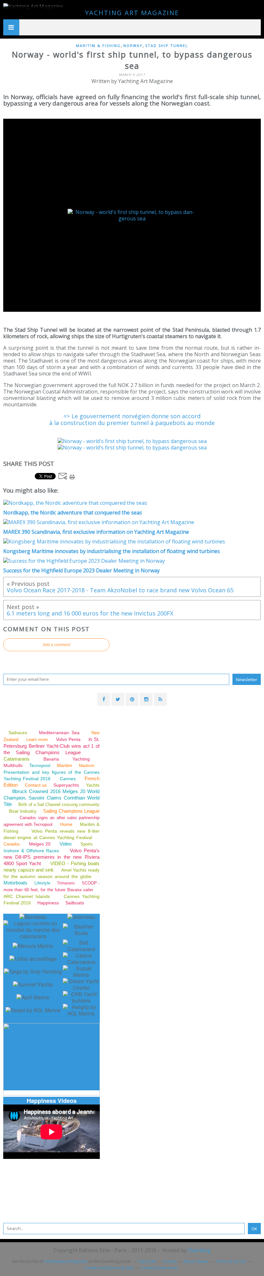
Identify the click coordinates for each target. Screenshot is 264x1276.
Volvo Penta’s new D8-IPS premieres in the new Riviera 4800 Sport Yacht (51, 857)
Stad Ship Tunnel (166, 45)
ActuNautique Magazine (65, 1261)
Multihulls (14, 765)
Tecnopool (39, 765)
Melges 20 (40, 843)
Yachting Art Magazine (132, 12)
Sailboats (74, 902)
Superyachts (66, 785)
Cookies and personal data (109, 1268)
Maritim (64, 765)
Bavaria (51, 759)
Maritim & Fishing (98, 45)
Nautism (86, 765)
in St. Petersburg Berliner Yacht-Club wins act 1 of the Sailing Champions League (51, 745)
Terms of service (231, 1261)
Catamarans (17, 759)
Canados (12, 844)
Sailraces (18, 732)
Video (65, 843)
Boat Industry (22, 811)
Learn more (37, 739)
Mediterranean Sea (59, 732)
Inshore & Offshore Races (31, 850)
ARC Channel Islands (27, 896)
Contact (170, 1261)
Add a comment (56, 645)
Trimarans (66, 883)
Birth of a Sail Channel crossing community (58, 804)
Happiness (48, 902)
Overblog (199, 1250)
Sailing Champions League (71, 811)
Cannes (68, 778)
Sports (86, 844)
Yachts (92, 785)
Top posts (146, 1261)
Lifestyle (42, 883)
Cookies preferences (159, 1268)
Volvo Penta (68, 739)
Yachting (81, 759)
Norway (133, 45)
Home (66, 824)
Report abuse (196, 1261)
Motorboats (15, 882)
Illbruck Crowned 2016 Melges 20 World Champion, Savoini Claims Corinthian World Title (51, 798)
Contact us (36, 785)
